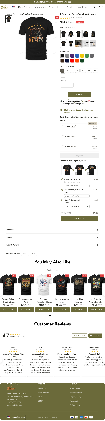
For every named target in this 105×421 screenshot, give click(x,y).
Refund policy (75, 405)
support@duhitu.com (14, 405)
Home (8, 14)
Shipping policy (75, 397)
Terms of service (76, 393)
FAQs (40, 397)
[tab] (50, 315)
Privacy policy (75, 388)
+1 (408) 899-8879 (14, 402)
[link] (7, 416)
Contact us (42, 388)
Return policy (74, 401)
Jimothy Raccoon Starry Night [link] (22, 415)
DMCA (40, 401)
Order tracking (43, 393)
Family (15, 14)
